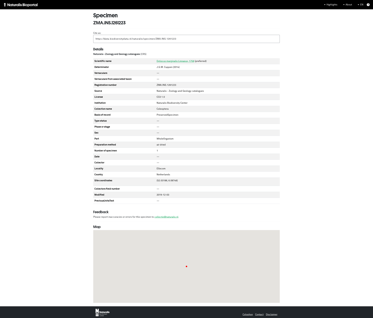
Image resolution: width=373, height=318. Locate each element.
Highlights (332, 4)
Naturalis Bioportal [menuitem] (22, 5)
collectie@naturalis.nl (166, 217)
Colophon (248, 314)
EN (361, 4)
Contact (259, 314)
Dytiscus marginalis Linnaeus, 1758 (175, 61)
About (349, 4)
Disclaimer (271, 314)
